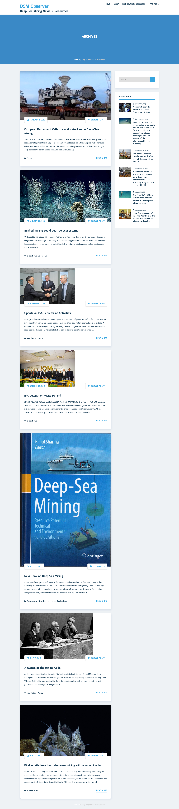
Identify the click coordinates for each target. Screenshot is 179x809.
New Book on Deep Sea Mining (43, 576)
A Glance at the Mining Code (42, 668)
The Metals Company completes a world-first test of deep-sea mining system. (143, 158)
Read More (101, 158)
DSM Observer (34, 6)
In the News (32, 256)
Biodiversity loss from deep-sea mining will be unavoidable (62, 765)
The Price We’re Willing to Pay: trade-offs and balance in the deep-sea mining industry (143, 199)
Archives (154, 4)
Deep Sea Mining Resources (133, 4)
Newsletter (32, 338)
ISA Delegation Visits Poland (42, 396)
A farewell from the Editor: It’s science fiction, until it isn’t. (141, 110)
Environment (32, 601)
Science (52, 601)
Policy (29, 158)
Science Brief (43, 256)
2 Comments (99, 566)
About (116, 4)
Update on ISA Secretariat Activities (47, 313)
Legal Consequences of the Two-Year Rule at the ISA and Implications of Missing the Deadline (144, 217)
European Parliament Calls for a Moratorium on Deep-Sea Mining (61, 131)
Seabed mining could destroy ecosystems (51, 231)
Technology (62, 601)
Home (108, 4)
